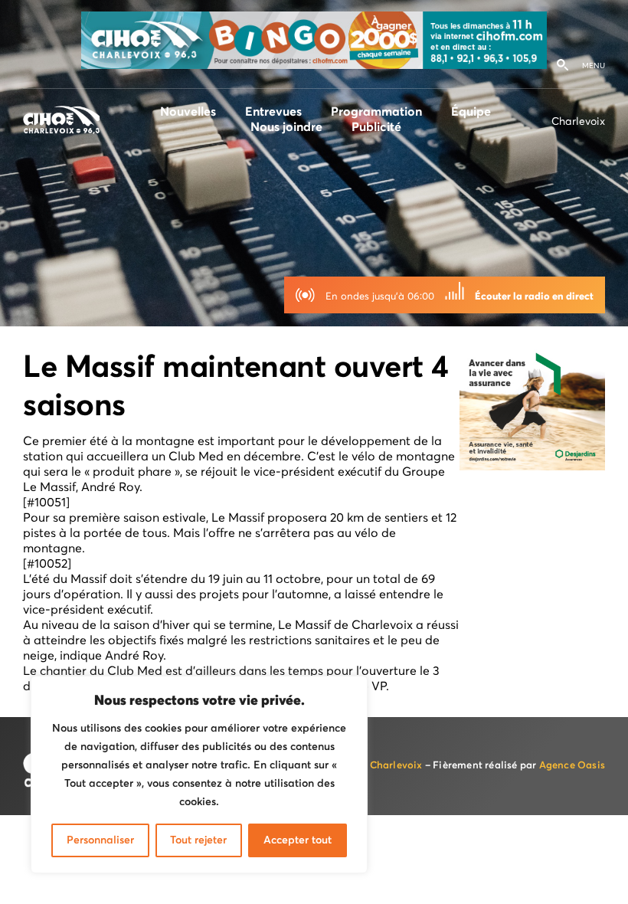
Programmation (376, 112)
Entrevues (273, 112)
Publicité (376, 127)
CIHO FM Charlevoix (372, 766)
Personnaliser (100, 840)
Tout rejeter (198, 840)
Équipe (471, 112)
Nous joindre (286, 127)
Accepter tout (297, 840)
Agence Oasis (572, 766)
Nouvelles (188, 112)
